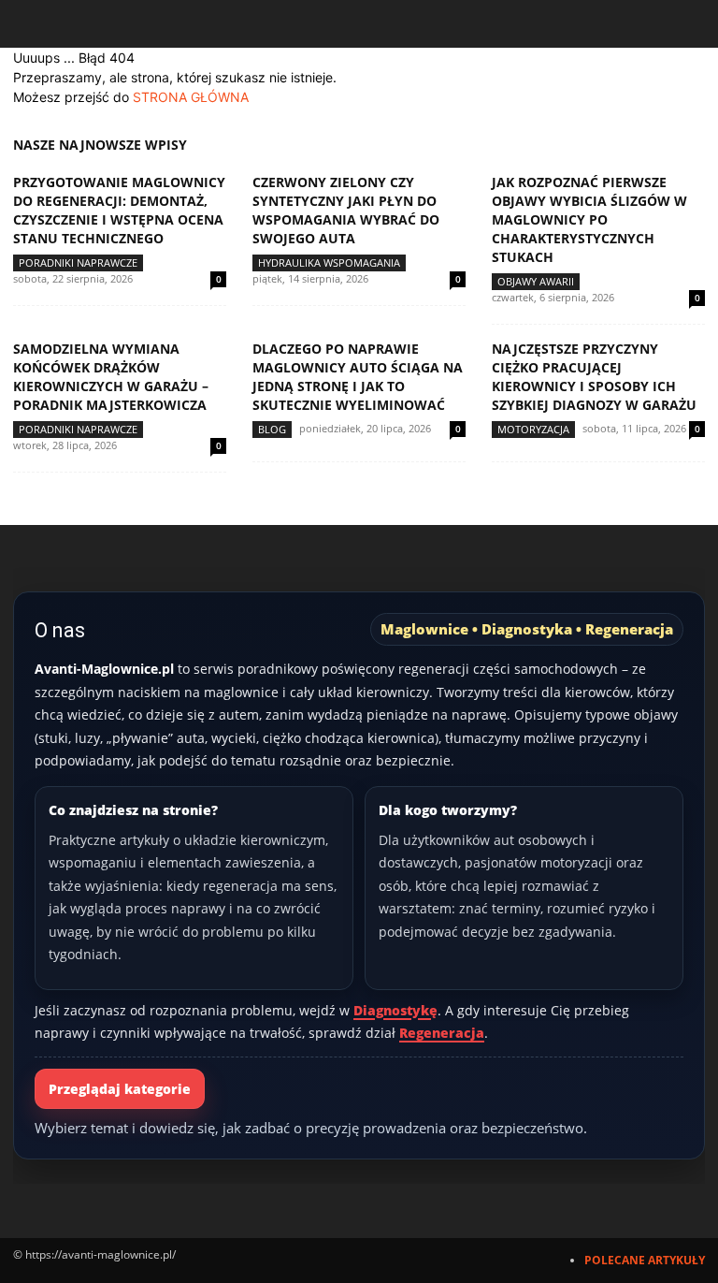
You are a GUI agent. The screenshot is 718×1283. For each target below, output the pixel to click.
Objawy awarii (535, 281)
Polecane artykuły (644, 1260)
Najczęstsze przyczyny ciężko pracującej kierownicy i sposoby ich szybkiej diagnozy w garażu (594, 377)
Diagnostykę (395, 1010)
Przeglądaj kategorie (120, 1089)
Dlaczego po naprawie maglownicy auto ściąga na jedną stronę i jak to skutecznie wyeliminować (357, 377)
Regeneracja (441, 1033)
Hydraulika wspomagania (329, 262)
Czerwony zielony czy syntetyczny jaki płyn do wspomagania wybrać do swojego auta (345, 210)
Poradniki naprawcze (78, 262)
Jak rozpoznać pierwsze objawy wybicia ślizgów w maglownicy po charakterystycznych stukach (589, 219)
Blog (272, 429)
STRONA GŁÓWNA (191, 97)
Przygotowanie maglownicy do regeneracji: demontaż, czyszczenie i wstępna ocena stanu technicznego (119, 210)
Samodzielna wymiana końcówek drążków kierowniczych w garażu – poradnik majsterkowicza (110, 377)
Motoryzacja (533, 429)
